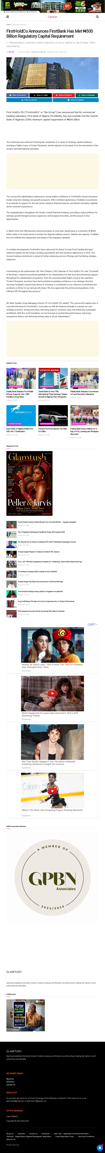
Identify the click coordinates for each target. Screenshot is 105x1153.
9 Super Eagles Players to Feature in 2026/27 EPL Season (39, 552)
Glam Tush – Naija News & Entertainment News (71, 1134)
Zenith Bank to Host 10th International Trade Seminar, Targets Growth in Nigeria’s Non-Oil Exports (52, 394)
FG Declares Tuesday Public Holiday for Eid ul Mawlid (37, 572)
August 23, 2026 (24, 525)
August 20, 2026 (13, 400)
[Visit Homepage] (52, 16)
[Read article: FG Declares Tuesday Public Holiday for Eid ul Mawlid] (11, 574)
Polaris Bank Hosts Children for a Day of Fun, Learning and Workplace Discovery (84, 431)
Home (8, 25)
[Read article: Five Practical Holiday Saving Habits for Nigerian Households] (11, 594)
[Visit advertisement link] (52, 6)
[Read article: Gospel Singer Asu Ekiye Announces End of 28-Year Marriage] (11, 584)
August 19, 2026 (45, 400)
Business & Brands (19, 25)
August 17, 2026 (45, 435)
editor (11, 52)
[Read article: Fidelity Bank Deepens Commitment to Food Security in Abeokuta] (85, 378)
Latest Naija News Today (64, 1136)
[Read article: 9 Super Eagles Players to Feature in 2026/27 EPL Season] (11, 554)
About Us (10, 1079)
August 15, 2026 (77, 437)
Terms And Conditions (86, 1136)
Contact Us (10, 1085)
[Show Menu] (7, 17)
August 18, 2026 (13, 435)
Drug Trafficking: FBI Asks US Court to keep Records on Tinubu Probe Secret (46, 601)
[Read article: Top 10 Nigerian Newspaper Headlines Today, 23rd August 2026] (11, 534)
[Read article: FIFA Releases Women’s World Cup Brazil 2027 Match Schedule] (11, 613)
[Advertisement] (52, 171)
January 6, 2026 (23, 52)
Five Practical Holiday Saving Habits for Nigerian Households (40, 591)
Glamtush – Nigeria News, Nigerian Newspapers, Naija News (28, 1136)
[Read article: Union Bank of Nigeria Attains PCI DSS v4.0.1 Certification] (21, 415)
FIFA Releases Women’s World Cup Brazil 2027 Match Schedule (41, 611)
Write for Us (10, 1139)
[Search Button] (97, 17)
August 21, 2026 (24, 555)
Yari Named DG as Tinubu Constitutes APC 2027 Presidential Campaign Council (47, 542)
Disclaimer (46, 1134)
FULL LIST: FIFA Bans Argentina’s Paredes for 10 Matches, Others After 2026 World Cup (50, 562)
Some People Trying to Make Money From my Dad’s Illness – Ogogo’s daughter (47, 522)
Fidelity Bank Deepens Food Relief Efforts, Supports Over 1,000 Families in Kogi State (19, 394)
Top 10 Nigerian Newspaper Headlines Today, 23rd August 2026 (41, 532)
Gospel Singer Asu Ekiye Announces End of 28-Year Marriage (40, 582)
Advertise (10, 1082)
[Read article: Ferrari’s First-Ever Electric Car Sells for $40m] (53, 415)
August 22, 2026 (24, 545)
